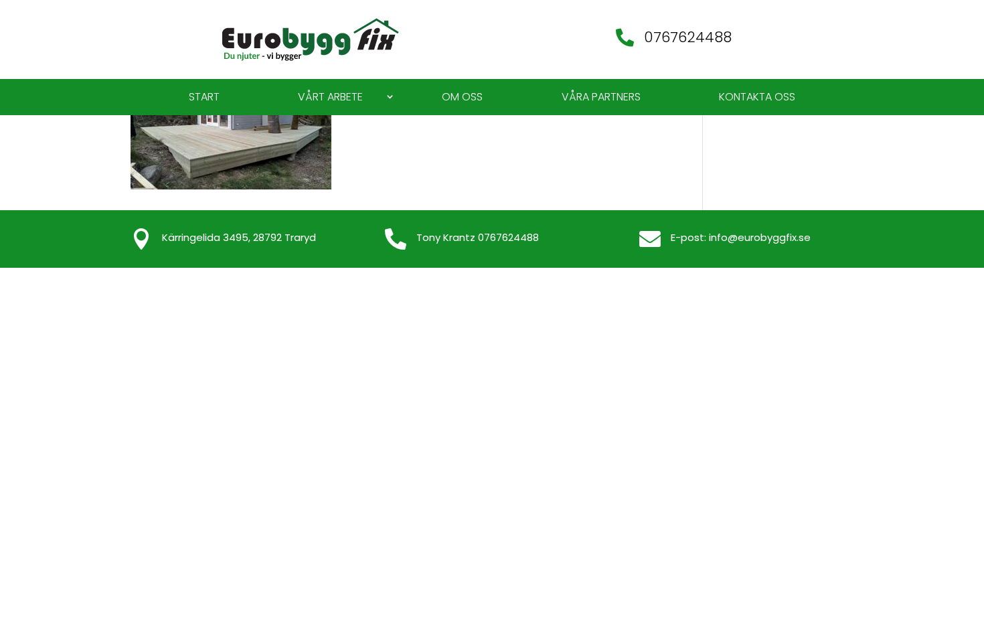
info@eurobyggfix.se (760, 237)
